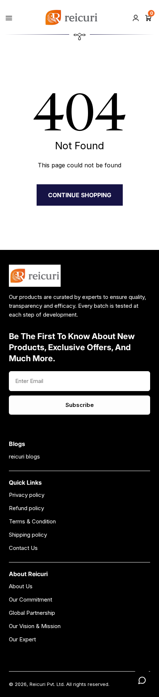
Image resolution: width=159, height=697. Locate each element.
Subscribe (79, 404)
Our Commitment (30, 599)
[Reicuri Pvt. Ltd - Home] (71, 17)
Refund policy (26, 508)
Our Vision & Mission (35, 626)
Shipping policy (28, 534)
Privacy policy (26, 494)
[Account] (135, 17)
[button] (148, 17)
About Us (21, 586)
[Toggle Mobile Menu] (8, 17)
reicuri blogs (24, 456)
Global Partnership (32, 612)
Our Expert (22, 639)
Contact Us (23, 547)
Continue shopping (79, 195)
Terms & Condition (32, 521)
